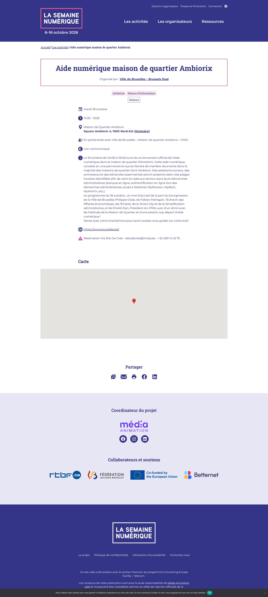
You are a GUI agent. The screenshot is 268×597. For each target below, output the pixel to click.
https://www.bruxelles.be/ (101, 229)
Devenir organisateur (165, 6)
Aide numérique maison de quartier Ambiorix (100, 47)
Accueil (45, 47)
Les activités (60, 47)
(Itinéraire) (142, 131)
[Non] (264, 592)
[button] (134, 301)
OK (209, 593)
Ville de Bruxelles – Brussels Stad (144, 79)
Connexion (215, 6)
